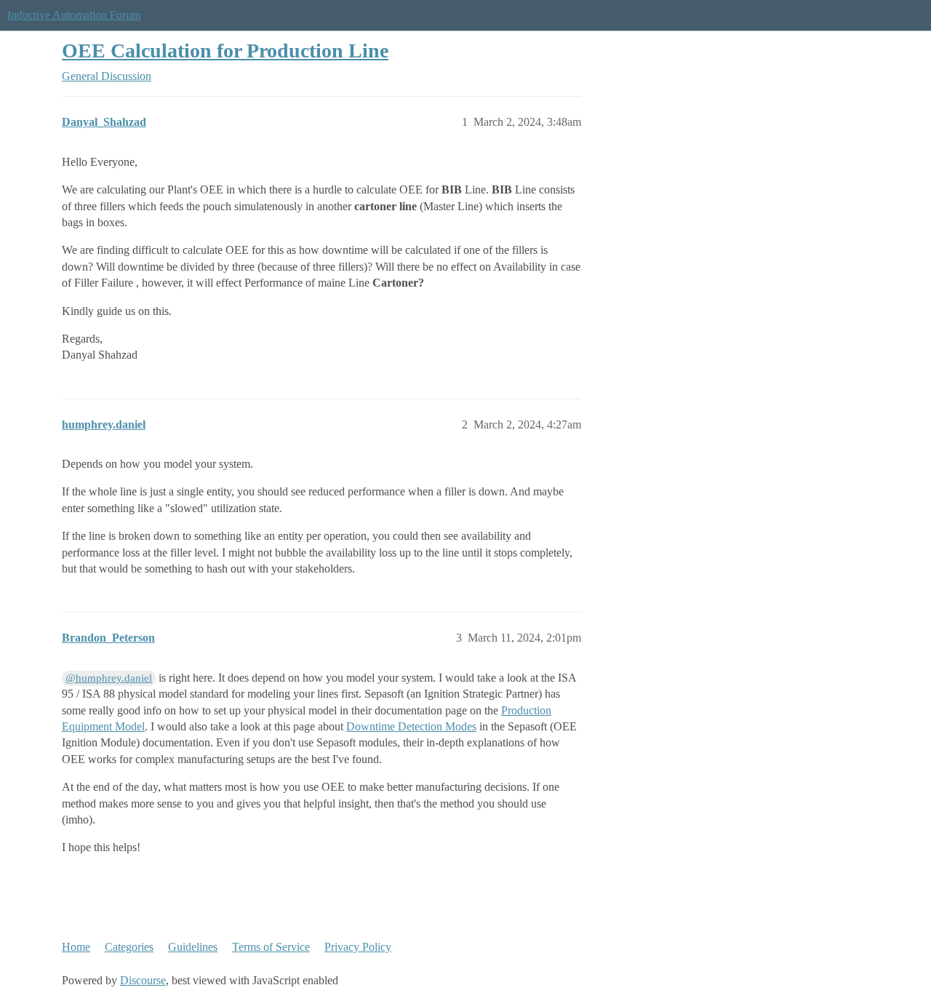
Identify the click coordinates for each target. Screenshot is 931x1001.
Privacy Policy (357, 947)
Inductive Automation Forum (73, 15)
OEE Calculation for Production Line (225, 50)
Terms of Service (271, 947)
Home (76, 947)
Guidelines (192, 947)
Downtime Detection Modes (411, 726)
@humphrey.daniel (108, 678)
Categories (129, 947)
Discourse (143, 980)
